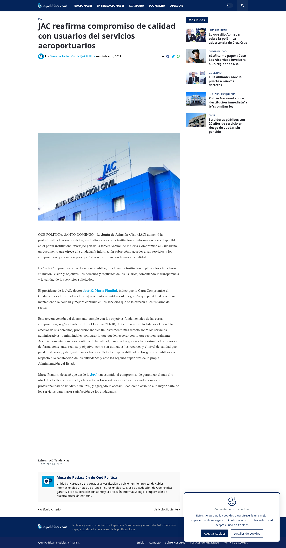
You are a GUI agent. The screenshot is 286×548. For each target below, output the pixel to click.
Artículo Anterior (51, 509)
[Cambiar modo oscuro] (229, 5)
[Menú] (242, 5)
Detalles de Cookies (247, 534)
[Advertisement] (109, 95)
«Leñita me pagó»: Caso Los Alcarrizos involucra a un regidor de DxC (227, 60)
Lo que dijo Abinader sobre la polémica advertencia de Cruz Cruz (228, 38)
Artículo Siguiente (166, 509)
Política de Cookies (236, 542)
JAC (50, 460)
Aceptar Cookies (214, 534)
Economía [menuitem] (157, 5)
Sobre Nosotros (175, 542)
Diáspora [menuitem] (136, 5)
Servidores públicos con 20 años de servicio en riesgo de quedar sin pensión (227, 126)
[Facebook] (167, 56)
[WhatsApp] (178, 56)
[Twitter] (173, 56)
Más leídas (197, 20)
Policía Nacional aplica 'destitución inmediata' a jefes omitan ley (228, 102)
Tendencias (61, 460)
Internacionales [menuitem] (111, 5)
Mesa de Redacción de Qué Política (87, 477)
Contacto (155, 542)
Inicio (140, 542)
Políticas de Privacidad (204, 542)
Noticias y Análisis (68, 542)
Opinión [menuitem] (176, 5)
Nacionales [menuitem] (83, 5)
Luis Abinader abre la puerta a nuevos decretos (225, 81)
